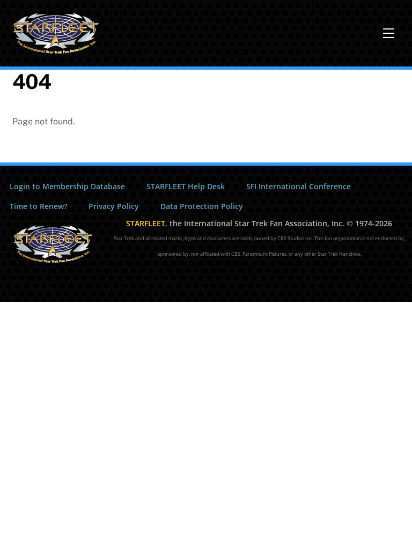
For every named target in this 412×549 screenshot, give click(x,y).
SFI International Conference (298, 186)
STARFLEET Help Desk (185, 186)
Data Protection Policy (201, 206)
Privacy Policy (114, 206)
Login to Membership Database (67, 186)
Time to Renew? (38, 206)
